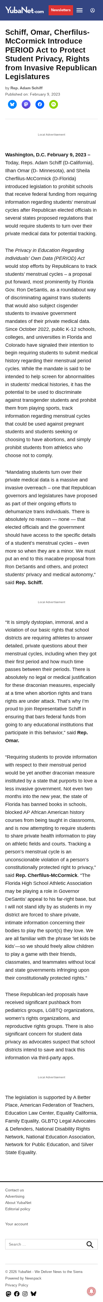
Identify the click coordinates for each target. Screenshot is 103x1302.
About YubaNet (18, 1202)
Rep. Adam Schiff (26, 88)
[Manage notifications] (91, 1291)
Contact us (14, 1190)
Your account (16, 1224)
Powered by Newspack (23, 1278)
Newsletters (61, 10)
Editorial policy (17, 1209)
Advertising (14, 1196)
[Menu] (80, 10)
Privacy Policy (16, 1285)
